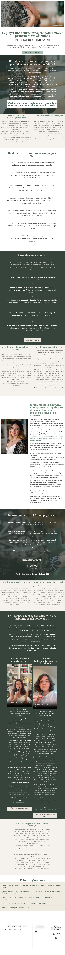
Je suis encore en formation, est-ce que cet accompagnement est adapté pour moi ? (31, 886)
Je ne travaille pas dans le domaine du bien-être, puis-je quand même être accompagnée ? (31, 892)
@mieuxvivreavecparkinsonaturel (45, 809)
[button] (32, 886)
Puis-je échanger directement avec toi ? (19, 907)
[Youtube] (58, 934)
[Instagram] (54, 934)
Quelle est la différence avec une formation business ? (25, 903)
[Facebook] (56, 938)
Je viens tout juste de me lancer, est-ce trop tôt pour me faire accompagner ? (27, 898)
